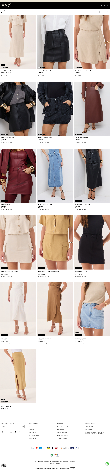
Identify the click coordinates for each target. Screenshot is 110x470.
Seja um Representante (62, 426)
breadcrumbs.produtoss (9, 10)
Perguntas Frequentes (62, 435)
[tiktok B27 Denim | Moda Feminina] (15, 432)
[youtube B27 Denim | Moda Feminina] (11, 432)
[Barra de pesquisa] (98, 5)
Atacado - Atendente (62, 432)
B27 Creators (60, 429)
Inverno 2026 (32, 432)
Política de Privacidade (62, 441)
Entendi (72, 468)
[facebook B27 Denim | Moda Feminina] (7, 432)
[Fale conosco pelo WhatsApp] (107, 463)
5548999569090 (89, 426)
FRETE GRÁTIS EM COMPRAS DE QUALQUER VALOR (55, 1)
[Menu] (107, 5)
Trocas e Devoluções (62, 438)
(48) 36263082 (89, 429)
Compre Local (32, 438)
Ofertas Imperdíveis (34, 435)
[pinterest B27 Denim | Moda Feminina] (19, 432)
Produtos (31, 429)
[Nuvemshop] (55, 463)
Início (2, 10)
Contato (31, 441)
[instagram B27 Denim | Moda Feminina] (2, 432)
